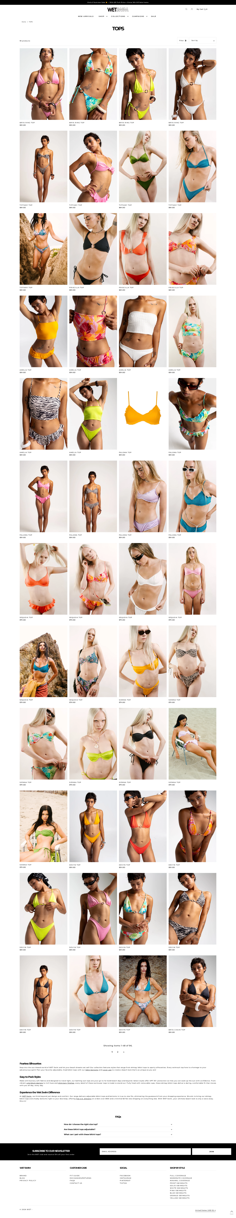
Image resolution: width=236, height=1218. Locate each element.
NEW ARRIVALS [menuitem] (86, 16)
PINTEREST (125, 1180)
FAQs (72, 1180)
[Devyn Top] (93, 826)
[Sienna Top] (143, 661)
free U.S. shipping (84, 1099)
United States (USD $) (204, 1210)
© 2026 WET (26, 1209)
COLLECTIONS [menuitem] (118, 16)
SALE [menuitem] (153, 16)
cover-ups (107, 1070)
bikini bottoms (92, 1070)
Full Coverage (178, 1176)
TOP (232, 1214)
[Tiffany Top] (43, 166)
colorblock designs (34, 1083)
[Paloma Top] (143, 414)
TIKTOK (123, 1183)
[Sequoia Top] (43, 579)
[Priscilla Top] (93, 249)
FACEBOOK (125, 1176)
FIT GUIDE (75, 1176)
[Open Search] (186, 9)
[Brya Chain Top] (192, 991)
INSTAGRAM (125, 1178)
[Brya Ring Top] (43, 84)
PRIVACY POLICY (28, 1180)
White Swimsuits (179, 1188)
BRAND (23, 1176)
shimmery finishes (66, 1083)
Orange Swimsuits (180, 1195)
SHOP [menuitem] (101, 16)
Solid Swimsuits (178, 1185)
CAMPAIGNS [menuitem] (138, 16)
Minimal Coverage (180, 1180)
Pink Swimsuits (178, 1190)
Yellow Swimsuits (180, 1198)
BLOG (22, 1178)
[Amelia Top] (43, 331)
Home (24, 22)
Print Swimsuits (178, 1183)
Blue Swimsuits (178, 1193)
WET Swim (27, 1096)
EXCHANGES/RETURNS (80, 1178)
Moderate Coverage (181, 1178)
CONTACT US (76, 1183)
